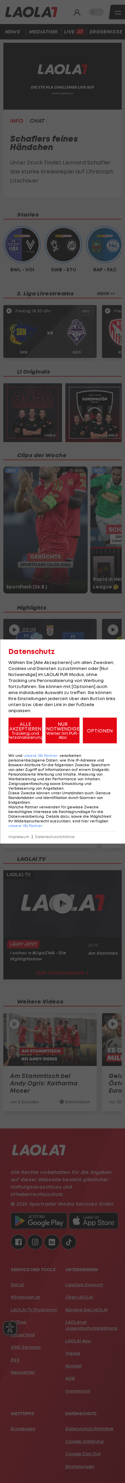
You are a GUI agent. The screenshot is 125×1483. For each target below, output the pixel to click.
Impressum (18, 837)
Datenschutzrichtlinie (55, 837)
